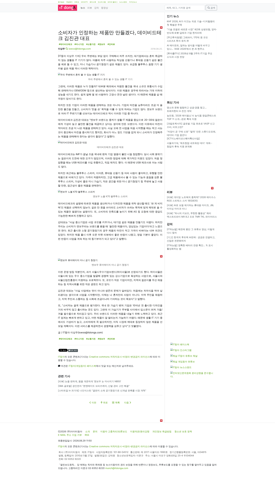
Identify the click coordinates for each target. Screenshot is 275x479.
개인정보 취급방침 (161, 431)
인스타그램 (102, 2)
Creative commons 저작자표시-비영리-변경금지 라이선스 (119, 356)
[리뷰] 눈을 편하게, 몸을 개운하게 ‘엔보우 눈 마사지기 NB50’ (89, 381)
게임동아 (69, 2)
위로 (105, 402)
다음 (126, 402)
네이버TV (84, 2)
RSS (87, 434)
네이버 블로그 (112, 2)
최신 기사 (173, 102)
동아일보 (61, 2)
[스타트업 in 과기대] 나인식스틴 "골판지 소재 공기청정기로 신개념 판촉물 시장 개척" (102, 390)
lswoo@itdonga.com (80, 48)
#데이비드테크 (65, 44)
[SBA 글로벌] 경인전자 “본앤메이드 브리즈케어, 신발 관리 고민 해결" (93, 385)
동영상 (104, 7)
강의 (96, 7)
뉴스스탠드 (123, 2)
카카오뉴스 (133, 2)
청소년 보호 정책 (183, 431)
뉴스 (82, 7)
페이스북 (93, 2)
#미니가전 (79, 44)
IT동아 (61, 356)
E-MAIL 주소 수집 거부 (70, 434)
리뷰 (89, 7)
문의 (95, 431)
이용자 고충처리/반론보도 (113, 431)
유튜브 (76, 2)
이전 (93, 402)
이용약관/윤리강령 (139, 431)
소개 (87, 431)
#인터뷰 (111, 44)
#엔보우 (101, 44)
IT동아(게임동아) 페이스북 (82, 365)
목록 (117, 402)
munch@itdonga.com (116, 468)
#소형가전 (91, 44)
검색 (212, 7)
